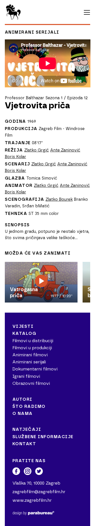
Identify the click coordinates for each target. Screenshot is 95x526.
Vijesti (23, 326)
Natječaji (26, 429)
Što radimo (29, 406)
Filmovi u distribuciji (32, 341)
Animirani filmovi (30, 355)
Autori (22, 399)
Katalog (24, 333)
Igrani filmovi (26, 376)
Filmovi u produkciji (32, 348)
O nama (22, 413)
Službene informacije (42, 437)
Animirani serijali (32, 32)
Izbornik (86, 13)
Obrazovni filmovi (31, 383)
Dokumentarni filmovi (35, 369)
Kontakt (24, 444)
